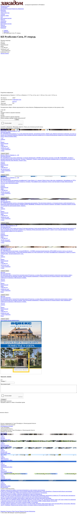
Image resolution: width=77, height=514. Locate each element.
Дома (13, 511)
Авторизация (4, 7)
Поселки (26, 511)
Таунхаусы (3, 11)
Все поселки (4, 433)
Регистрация (6, 8)
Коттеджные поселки (6, 18)
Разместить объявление (18, 8)
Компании (3, 22)
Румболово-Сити (16, 99)
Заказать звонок (5, 53)
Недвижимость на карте (7, 426)
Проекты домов (5, 15)
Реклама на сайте (5, 6)
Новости (3, 19)
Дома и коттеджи (5, 12)
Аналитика (3, 21)
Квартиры (3, 10)
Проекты (21, 511)
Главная (6, 30)
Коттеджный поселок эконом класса (10, 320)
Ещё (2, 17)
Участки (3, 14)
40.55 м (14, 101)
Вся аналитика (4, 487)
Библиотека (32, 511)
